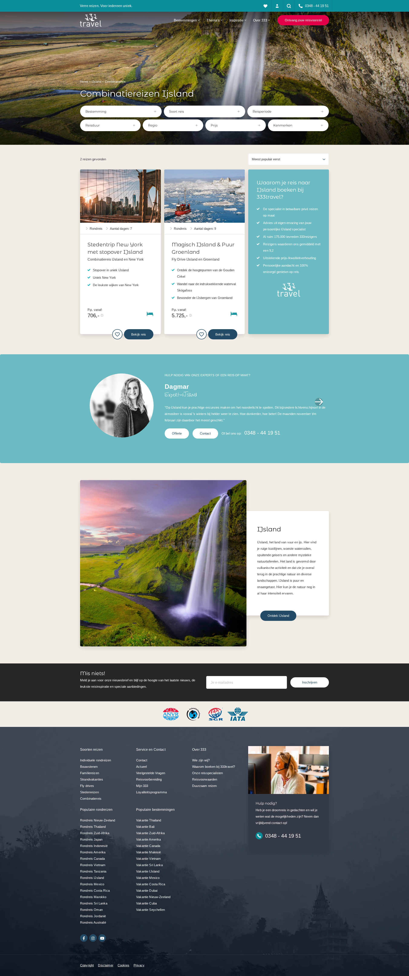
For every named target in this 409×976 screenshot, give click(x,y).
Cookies (123, 965)
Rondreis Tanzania (93, 871)
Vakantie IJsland (147, 871)
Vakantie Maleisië (148, 852)
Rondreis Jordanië (93, 916)
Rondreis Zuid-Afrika (94, 833)
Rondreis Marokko (93, 897)
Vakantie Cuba (146, 903)
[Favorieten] (265, 6)
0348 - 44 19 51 (262, 433)
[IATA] (237, 714)
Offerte (177, 433)
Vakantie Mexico (148, 878)
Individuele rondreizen (95, 760)
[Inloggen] (277, 6)
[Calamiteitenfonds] (194, 714)
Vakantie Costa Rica (150, 884)
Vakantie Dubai (146, 890)
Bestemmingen (185, 20)
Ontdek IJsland (278, 615)
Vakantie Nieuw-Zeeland (153, 897)
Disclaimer (105, 965)
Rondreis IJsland (92, 878)
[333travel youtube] (102, 938)
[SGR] (216, 714)
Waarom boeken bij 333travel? (213, 766)
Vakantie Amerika (148, 839)
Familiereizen (89, 773)
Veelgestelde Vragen (150, 773)
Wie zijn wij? (201, 760)
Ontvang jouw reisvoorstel (303, 20)
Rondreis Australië (93, 922)
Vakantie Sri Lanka (149, 865)
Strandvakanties (91, 779)
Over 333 (260, 20)
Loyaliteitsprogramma (151, 792)
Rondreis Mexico (92, 884)
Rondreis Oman (91, 909)
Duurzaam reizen (204, 786)
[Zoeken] (289, 6)
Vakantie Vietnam (148, 858)
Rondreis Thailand (93, 826)
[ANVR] (172, 714)
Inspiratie (236, 20)
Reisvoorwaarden (204, 779)
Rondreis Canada (92, 858)
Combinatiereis (90, 798)
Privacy (139, 965)
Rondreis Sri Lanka (93, 903)
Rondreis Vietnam (92, 865)
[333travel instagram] (93, 938)
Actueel (141, 766)
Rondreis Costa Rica (95, 890)
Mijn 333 (142, 786)
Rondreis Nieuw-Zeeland (97, 820)
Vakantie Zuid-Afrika (150, 833)
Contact (205, 433)
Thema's (213, 20)
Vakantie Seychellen (150, 909)
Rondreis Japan (91, 839)
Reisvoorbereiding (149, 779)
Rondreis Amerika (92, 852)
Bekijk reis (138, 334)
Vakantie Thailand (148, 820)
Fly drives (87, 786)
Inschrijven (309, 682)
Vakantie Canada (148, 846)
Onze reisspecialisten (207, 773)
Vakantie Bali (145, 826)
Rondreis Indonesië (94, 846)
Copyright (87, 965)
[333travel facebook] (84, 938)
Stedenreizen (89, 792)
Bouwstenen (89, 766)
